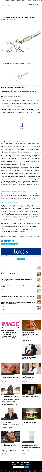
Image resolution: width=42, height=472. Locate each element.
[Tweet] (10, 241)
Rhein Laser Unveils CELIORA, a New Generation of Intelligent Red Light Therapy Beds (18, 291)
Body (2, 289)
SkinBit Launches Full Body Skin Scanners (9, 273)
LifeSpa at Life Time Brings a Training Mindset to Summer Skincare (9, 445)
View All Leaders (21, 258)
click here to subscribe (5, 238)
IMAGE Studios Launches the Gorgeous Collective (9, 333)
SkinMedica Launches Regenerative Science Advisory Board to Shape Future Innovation (17, 286)
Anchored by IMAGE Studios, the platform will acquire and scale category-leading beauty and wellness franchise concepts (10, 337)
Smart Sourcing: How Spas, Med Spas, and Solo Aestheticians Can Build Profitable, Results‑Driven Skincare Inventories (18, 303)
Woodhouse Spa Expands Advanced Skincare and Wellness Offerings (30, 334)
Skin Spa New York (18, 98)
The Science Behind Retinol (9, 202)
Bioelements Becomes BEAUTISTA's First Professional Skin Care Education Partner (17, 309)
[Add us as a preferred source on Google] (13, 241)
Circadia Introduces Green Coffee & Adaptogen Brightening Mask (30, 444)
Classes (2, 306)
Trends (2, 266)
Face (23, 441)
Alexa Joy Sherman (11, 19)
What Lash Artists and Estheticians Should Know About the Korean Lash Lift (17, 268)
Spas (23, 330)
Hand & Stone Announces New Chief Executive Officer (9, 421)
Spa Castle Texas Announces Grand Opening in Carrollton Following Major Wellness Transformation (29, 422)
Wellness (2, 295)
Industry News (3, 272)
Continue (27, 466)
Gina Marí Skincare (16, 109)
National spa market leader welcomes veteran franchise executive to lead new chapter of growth (10, 426)
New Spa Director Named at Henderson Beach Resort (29, 376)
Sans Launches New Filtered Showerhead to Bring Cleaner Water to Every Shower (18, 296)
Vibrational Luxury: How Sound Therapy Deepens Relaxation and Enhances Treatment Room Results (10, 377)
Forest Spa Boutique (16, 90)
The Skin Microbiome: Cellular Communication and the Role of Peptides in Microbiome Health (16, 280)
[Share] (5, 241)
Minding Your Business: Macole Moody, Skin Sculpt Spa (30, 358)
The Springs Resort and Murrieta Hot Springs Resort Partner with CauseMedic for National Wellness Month (10, 398)
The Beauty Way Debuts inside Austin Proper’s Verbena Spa (30, 397)
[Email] (2, 241)
